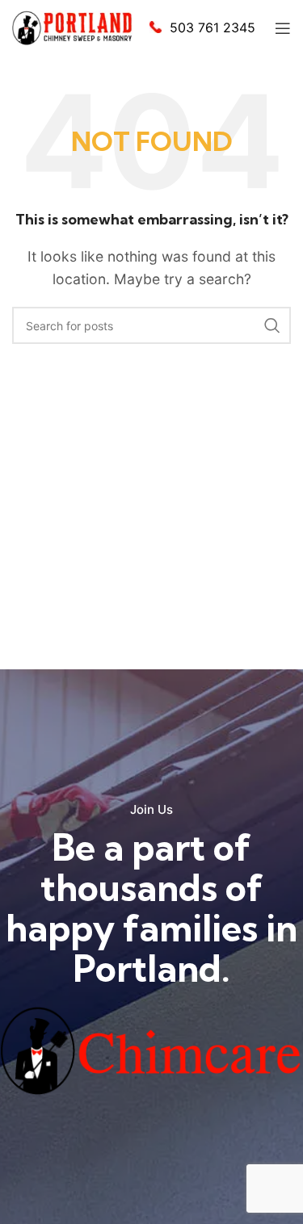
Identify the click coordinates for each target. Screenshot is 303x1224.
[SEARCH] (272, 325)
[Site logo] (72, 27)
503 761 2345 (212, 27)
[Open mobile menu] (283, 28)
